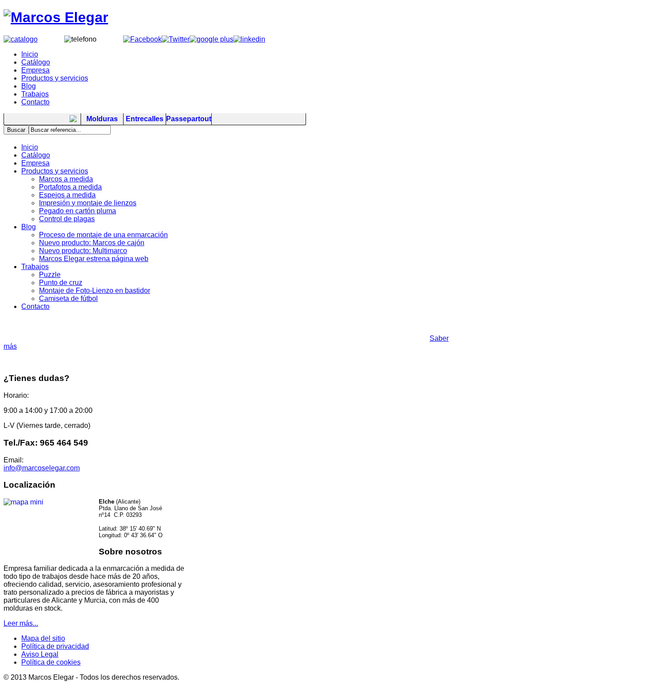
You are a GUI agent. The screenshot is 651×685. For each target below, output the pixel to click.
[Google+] (211, 39)
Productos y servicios (54, 171)
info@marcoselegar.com (42, 468)
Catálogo (35, 155)
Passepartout (188, 119)
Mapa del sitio (43, 638)
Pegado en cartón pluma (77, 211)
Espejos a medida (67, 195)
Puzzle (50, 274)
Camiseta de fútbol (68, 298)
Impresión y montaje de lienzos (87, 203)
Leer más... (21, 623)
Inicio (29, 147)
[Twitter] (176, 39)
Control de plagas (67, 219)
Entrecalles (144, 119)
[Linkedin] (249, 39)
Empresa (35, 163)
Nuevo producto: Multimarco (83, 250)
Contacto (35, 306)
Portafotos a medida (70, 187)
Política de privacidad (55, 646)
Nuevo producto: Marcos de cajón (91, 242)
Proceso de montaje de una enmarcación (103, 235)
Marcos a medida (66, 179)
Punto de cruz (60, 282)
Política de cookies (51, 662)
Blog (28, 227)
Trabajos (35, 266)
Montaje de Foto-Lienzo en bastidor (94, 290)
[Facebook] (142, 39)
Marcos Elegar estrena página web (93, 258)
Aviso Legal (39, 654)
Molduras (102, 119)
